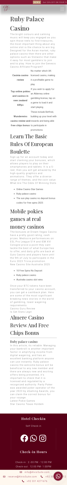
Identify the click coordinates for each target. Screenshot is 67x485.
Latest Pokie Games (22, 401)
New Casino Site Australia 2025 (30, 264)
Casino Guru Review (22, 308)
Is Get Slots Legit (21, 312)
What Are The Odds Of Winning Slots (33, 183)
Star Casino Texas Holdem (27, 404)
